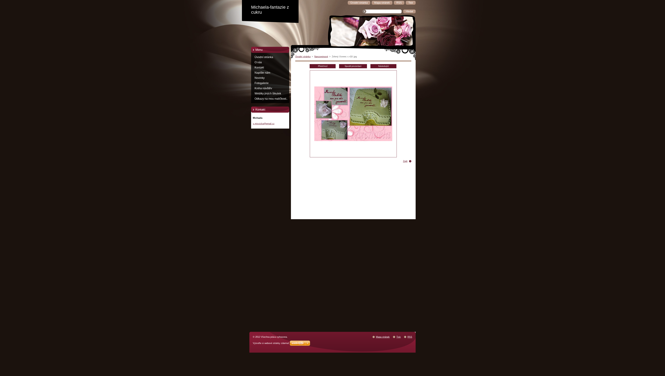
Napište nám (262, 72)
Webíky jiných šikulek (268, 93)
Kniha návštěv (263, 88)
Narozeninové (321, 56)
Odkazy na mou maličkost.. (271, 98)
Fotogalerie (262, 83)
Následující (383, 66)
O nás (258, 62)
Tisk (398, 337)
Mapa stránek (383, 337)
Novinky (260, 77)
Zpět (405, 161)
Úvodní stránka (264, 57)
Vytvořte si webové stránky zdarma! (271, 343)
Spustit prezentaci (353, 66)
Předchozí (322, 66)
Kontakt (259, 67)
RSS (409, 337)
